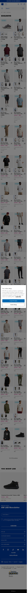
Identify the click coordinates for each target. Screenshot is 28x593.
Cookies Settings (13, 304)
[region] (13, 296)
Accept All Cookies (13, 300)
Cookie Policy (18, 296)
